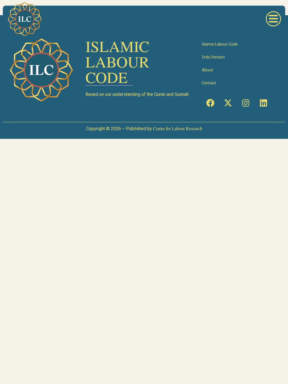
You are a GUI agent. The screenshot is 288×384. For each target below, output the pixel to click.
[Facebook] (210, 103)
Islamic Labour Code (220, 44)
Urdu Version (213, 57)
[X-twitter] (228, 103)
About (207, 70)
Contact (209, 83)
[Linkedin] (263, 103)
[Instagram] (245, 103)
